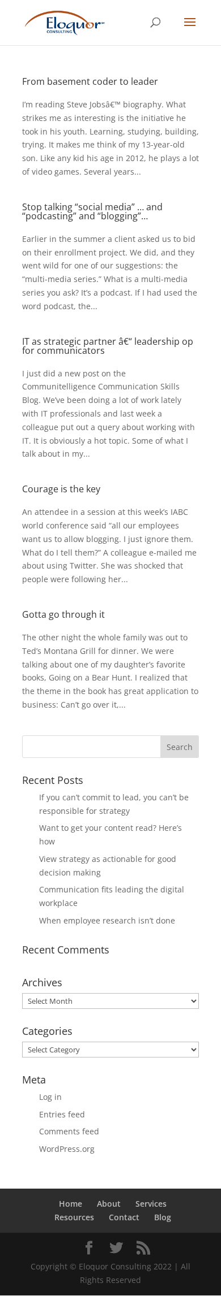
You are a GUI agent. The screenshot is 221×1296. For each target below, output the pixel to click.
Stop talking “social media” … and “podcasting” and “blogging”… (92, 211)
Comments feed (69, 1131)
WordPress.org (67, 1148)
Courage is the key (61, 489)
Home (70, 1203)
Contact (124, 1217)
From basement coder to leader (90, 81)
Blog (162, 1217)
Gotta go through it (63, 614)
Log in (50, 1096)
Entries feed (62, 1114)
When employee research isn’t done (107, 920)
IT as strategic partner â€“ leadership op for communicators (107, 346)
